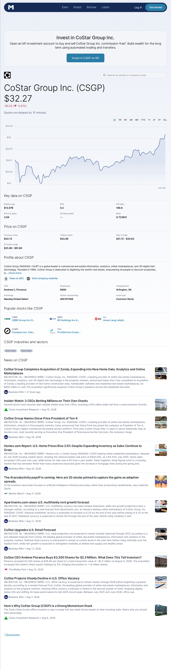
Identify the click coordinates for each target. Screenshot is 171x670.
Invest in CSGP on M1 (85, 58)
